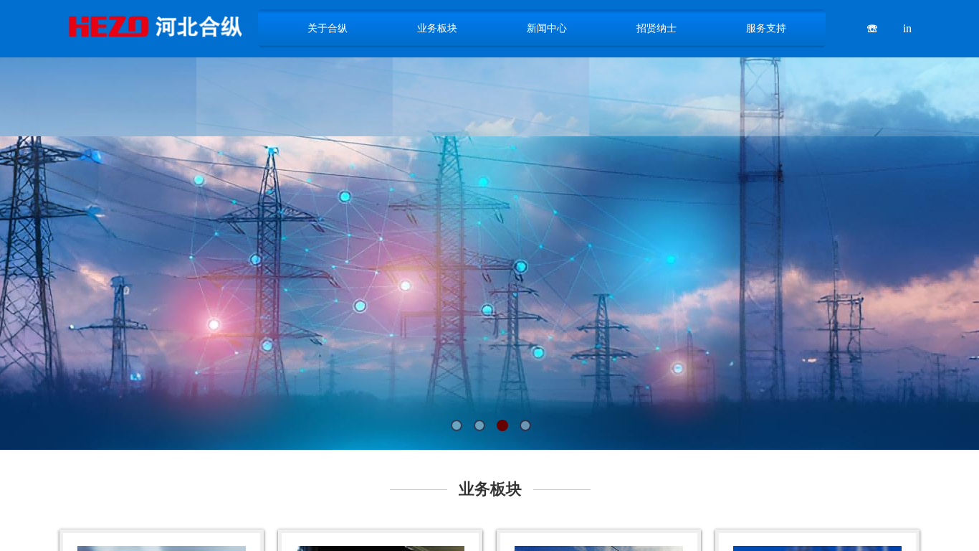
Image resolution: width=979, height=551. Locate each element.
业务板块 (437, 28)
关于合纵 (327, 28)
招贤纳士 (656, 28)
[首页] (154, 25)
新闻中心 (547, 28)
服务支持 (766, 28)
